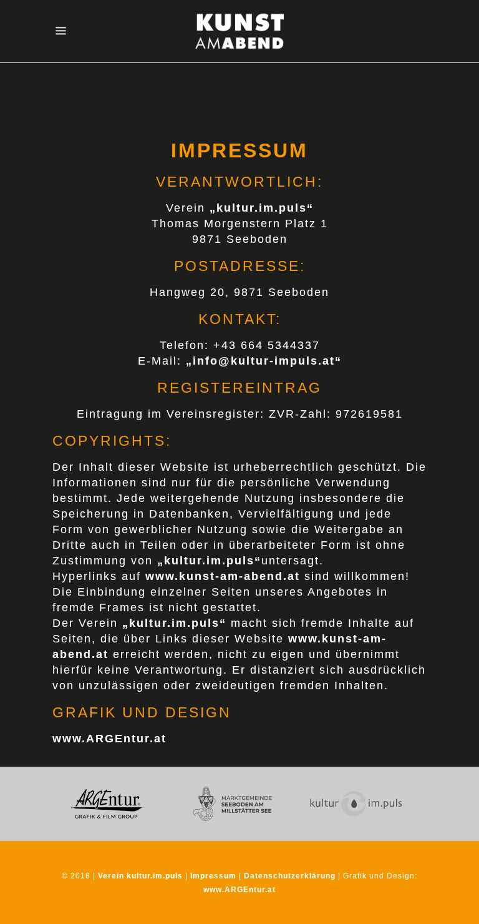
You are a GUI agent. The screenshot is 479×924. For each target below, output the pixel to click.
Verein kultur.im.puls (140, 876)
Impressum (213, 876)
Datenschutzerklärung (290, 876)
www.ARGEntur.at (239, 889)
